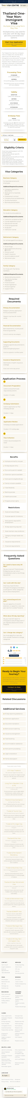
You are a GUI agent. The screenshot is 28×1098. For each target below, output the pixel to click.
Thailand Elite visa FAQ (7, 1030)
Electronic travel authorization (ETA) (6, 1060)
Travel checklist (5, 1023)
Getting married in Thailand (19, 1034)
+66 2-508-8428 (5, 972)
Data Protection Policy (7, 1079)
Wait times (4, 1002)
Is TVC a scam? (5, 996)
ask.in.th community (6, 1050)
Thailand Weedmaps (20, 1006)
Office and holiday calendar (6, 1063)
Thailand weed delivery (19, 996)
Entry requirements (6, 1015)
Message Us (22, 139)
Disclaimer (17, 1079)
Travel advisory (18, 1025)
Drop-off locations (6, 998)
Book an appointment (4, 969)
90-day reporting (19, 964)
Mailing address (5, 1000)
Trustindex (17, 986)
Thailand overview (19, 1040)
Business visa (4, 988)
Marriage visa (4, 986)
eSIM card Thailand (20, 1059)
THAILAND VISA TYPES (14, 766)
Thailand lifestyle (19, 1018)
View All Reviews (14, 655)
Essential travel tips (6, 1028)
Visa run (17, 971)
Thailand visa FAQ (19, 1021)
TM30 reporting (19, 1023)
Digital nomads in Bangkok (6, 1037)
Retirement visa (5, 981)
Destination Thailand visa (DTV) (6, 1018)
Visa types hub (19, 1015)
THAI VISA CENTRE (10, 5)
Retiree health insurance (18, 1030)
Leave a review (19, 981)
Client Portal (18, 967)
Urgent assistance (6, 967)
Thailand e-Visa (19, 1028)
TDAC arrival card (5, 994)
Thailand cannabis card (19, 1003)
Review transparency (20, 983)
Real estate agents (6, 1066)
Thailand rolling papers (19, 1000)
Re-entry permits (19, 973)
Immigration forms (6, 1025)
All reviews (18, 979)
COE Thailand (18, 1037)
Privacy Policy (5, 1081)
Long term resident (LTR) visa (20, 1056)
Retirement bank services (19, 1063)
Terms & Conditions (15, 1081)
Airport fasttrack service (5, 1052)
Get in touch (4, 964)
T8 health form (5, 1040)
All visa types (4, 979)
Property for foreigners (4, 1034)
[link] (14, 138)
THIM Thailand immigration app (19, 1052)
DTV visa (17, 969)
